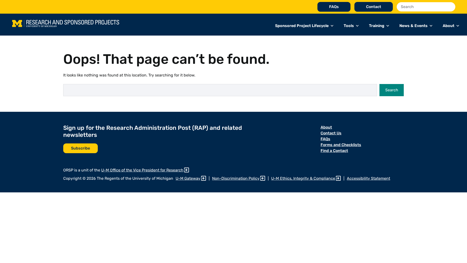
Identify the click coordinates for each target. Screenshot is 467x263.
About (448, 25)
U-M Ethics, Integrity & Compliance (303, 178)
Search (391, 90)
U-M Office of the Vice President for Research (142, 170)
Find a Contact (334, 150)
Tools (349, 25)
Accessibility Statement (368, 178)
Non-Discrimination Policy (236, 178)
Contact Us (331, 133)
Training (376, 25)
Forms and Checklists (341, 144)
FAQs (334, 6)
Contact (373, 6)
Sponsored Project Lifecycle (302, 25)
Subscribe (80, 148)
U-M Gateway (188, 178)
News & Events (413, 25)
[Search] (450, 6)
